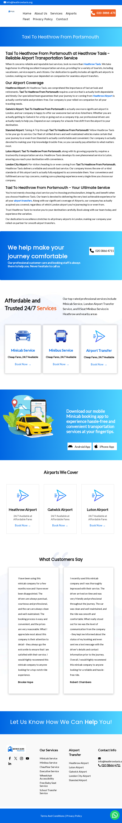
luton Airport (76, 767)
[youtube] (27, 759)
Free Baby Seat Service (48, 784)
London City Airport (80, 775)
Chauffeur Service (49, 766)
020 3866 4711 (110, 765)
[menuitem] (27, 14)
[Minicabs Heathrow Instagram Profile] (21, 759)
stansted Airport (78, 780)
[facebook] (9, 759)
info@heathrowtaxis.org (19, 2)
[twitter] (15, 759)
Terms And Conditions (52, 815)
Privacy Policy (74, 815)
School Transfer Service (48, 792)
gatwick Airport (78, 771)
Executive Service (49, 771)
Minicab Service (48, 758)
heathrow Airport (79, 762)
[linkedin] (9, 764)
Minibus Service (48, 762)
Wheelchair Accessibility (47, 777)
